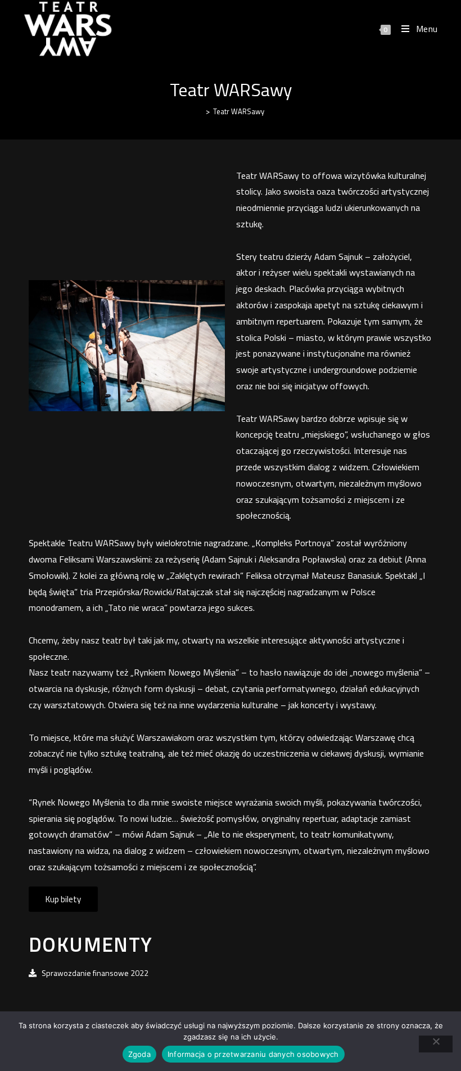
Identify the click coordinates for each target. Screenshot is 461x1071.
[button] (63, 899)
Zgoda (139, 1054)
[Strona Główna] (199, 111)
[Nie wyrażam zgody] (436, 1044)
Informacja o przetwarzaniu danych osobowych (253, 1054)
